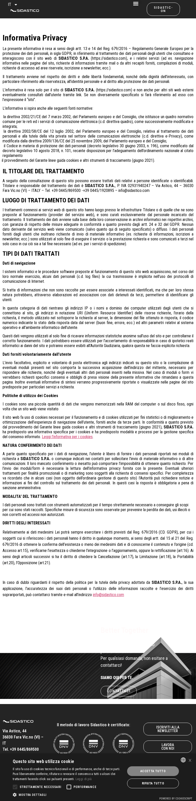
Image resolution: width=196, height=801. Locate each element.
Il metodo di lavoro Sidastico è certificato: (93, 724)
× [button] (190, 760)
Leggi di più (84, 779)
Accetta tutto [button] (153, 771)
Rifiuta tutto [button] (153, 783)
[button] (140, 2)
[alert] (98, 777)
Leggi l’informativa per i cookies (67, 436)
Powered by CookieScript (175, 798)
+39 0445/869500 (24, 749)
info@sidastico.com (108, 594)
